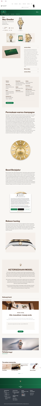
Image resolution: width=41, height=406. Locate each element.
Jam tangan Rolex (6, 14)
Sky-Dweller (12, 14)
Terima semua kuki (14, 209)
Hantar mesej (7, 392)
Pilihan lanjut (27, 209)
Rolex (2, 14)
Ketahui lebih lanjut (4, 353)
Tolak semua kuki (21, 209)
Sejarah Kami (14, 398)
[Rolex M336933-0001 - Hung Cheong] (11, 42)
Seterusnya (20, 331)
